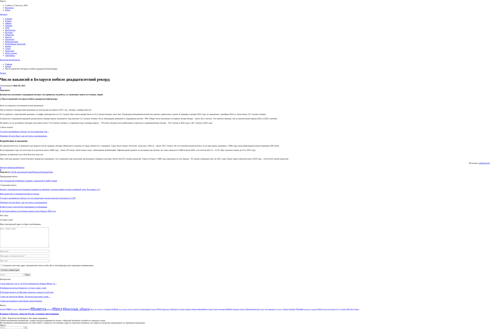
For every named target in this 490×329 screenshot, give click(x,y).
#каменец (188, 309)
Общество (9, 35)
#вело (92, 309)
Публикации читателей (15, 44)
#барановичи (24, 309)
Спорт (8, 49)
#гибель (114, 309)
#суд (338, 309)
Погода (8, 37)
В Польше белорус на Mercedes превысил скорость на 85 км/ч (27, 292)
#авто (9, 309)
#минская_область (239, 309)
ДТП (7, 28)
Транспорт (9, 51)
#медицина (221, 309)
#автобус (15, 309)
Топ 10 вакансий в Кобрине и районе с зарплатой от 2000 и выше (28, 181)
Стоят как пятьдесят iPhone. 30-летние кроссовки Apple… (25, 297)
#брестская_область (76, 309)
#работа (21, 167)
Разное (8, 46)
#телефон (343, 309)
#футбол (350, 309)
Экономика (10, 55)
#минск (229, 309)
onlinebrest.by (484, 163)
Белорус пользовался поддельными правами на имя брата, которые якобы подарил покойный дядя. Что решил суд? (50, 189)
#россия (326, 309)
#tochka (3, 309)
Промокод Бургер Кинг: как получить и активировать (23, 136)
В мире (8, 21)
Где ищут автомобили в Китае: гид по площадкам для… (24, 132)
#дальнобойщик (144, 309)
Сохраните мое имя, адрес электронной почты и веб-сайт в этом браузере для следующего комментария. (48, 265)
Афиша (8, 23)
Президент (9, 39)
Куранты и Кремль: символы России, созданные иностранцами (29, 314)
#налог (262, 309)
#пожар (292, 309)
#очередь (280, 309)
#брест (57, 309)
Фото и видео (11, 53)
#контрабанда (203, 309)
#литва (215, 309)
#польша (300, 309)
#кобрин (194, 309)
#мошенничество (252, 309)
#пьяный (313, 309)
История (9, 32)
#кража (210, 309)
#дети (158, 309)
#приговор (307, 309)
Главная (8, 19)
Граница (8, 26)
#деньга (153, 309)
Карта (7, 10)
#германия (107, 309)
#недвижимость (270, 309)
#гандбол (101, 309)
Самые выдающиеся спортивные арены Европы (21, 301)
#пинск (286, 309)
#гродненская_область (126, 309)
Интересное (10, 30)
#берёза (49, 309)
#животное (166, 309)
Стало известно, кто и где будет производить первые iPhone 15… (28, 284)
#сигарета (333, 309)
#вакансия (13, 167)
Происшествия (11, 42)
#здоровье (181, 309)
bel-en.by (4, 14)
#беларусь (4, 167)
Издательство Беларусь (10, 60)
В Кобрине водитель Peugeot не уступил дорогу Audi (23, 288)
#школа (356, 309)
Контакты (9, 8)
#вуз (96, 309)
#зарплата (174, 309)
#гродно (135, 309)
